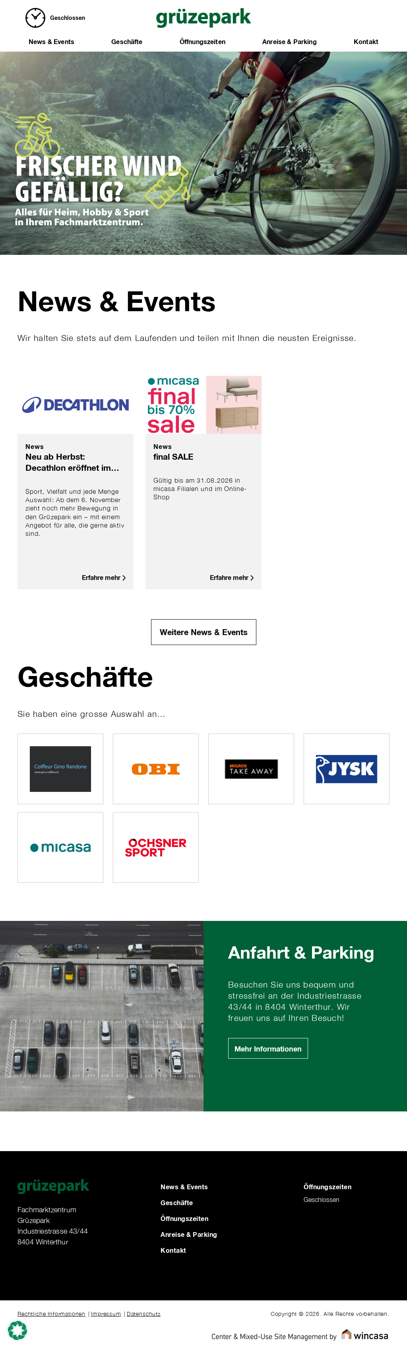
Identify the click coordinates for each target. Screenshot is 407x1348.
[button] (17, 1330)
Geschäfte (126, 41)
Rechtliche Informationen (51, 1313)
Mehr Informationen (268, 1048)
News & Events (51, 41)
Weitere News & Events (204, 632)
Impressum (106, 1313)
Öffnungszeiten (202, 41)
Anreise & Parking (289, 41)
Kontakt (366, 41)
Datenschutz (144, 1313)
